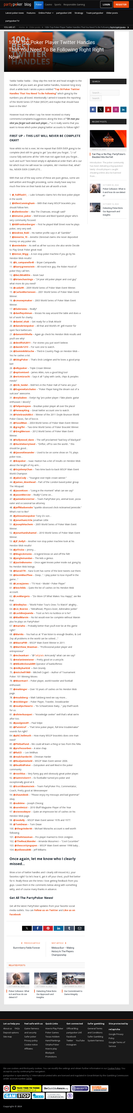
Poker (39, 4)
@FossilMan (20, 422)
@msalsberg (20, 697)
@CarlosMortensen (24, 291)
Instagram (71, 1044)
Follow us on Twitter (46, 910)
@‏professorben (22, 748)
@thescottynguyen (26, 845)
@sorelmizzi (20, 807)
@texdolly (19, 820)
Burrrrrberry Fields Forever (26, 947)
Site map (7, 1036)
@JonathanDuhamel (24, 532)
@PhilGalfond (21, 744)
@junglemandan (22, 558)
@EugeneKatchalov (24, 389)
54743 (29, 1078)
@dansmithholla (22, 334)
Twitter (69, 1040)
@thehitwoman (24, 837)
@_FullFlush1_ (19, 194)
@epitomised (21, 372)
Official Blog (72, 1028)
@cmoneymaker (22, 300)
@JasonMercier (22, 494)
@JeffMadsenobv (23, 507)
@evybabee (20, 397)
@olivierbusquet (22, 714)
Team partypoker (94, 12)
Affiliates (28, 1048)
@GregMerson (21, 431)
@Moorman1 (20, 680)
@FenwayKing (21, 410)
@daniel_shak (21, 321)
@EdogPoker (20, 359)
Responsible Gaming (74, 4)
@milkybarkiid (21, 668)
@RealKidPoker (22, 765)
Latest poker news (15, 12)
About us (7, 1028)
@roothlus (19, 773)
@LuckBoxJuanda (23, 613)
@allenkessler (20, 211)
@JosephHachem (23, 524)
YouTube (80, 1040)
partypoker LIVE (64, 12)
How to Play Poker (54, 1028)
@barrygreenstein (24, 266)
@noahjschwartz (23, 705)
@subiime (19, 803)
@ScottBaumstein (23, 786)
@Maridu (18, 634)
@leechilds (19, 587)
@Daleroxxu (20, 308)
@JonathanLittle (22, 520)
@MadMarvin (20, 617)
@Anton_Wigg (20, 253)
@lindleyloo (20, 604)
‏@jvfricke (18, 549)
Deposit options (11, 1032)
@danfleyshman (22, 313)
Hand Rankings (52, 1040)
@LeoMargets (21, 596)
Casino (48, 4)
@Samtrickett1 (22, 777)
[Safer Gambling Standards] (70, 1098)
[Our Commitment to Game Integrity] (73, 980)
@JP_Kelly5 (19, 541)
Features (31, 12)
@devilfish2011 (21, 342)
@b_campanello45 (23, 262)
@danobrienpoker (23, 325)
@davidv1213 (20, 346)
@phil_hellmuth (22, 735)
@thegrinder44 (23, 828)
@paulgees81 (21, 722)
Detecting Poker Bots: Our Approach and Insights (46, 994)
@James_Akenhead (24, 482)
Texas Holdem (52, 1036)
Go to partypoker (118, 27)
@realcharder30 (22, 756)
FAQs (17, 1028)
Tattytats (39, 655)
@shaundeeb (20, 794)
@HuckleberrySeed (24, 444)
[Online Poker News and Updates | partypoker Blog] (17, 4)
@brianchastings (23, 279)
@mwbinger (20, 689)
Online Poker (44, 12)
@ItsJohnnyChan (22, 469)
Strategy (79, 12)
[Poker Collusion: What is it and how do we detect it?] (17, 980)
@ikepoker (19, 460)
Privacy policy (31, 1040)
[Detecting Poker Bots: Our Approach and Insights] (45, 980)
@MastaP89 (20, 642)
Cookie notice (31, 1044)
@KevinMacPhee (22, 575)
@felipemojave (22, 406)
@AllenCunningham (23, 203)
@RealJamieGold (22, 760)
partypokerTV (12, 20)
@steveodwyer (22, 811)
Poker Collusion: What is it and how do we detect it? (19, 994)
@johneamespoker (24, 515)
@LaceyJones (21, 583)
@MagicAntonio (22, 553)
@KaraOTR (19, 570)
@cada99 (18, 287)
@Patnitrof (20, 727)
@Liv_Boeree (20, 608)
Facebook (71, 1036)
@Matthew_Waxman (25, 646)
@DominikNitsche (23, 351)
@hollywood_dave (23, 439)
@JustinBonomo (22, 562)
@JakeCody (19, 477)
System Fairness (96, 1040)
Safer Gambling (95, 1036)
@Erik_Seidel (20, 385)
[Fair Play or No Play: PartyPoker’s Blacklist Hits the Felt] (108, 139)
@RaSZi (17, 752)
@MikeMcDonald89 (24, 663)
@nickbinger (20, 701)
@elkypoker (20, 368)
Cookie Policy (114, 1068)
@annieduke (19, 245)
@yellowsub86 (23, 849)
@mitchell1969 (21, 672)
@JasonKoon (20, 490)
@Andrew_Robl (20, 232)
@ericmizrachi (21, 376)
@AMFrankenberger (23, 224)
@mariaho (19, 625)
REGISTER (121, 4)
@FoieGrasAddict (23, 414)
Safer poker (30, 1036)
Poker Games (52, 1032)
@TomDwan (20, 824)
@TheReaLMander (25, 841)
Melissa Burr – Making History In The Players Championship (63, 951)
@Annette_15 (19, 237)
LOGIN (106, 4)
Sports (57, 4)
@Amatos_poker (21, 215)
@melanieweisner (23, 659)
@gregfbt (19, 427)
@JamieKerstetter (24, 498)
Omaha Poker (52, 1044)
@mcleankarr (21, 655)
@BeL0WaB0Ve (21, 275)
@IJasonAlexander (23, 452)
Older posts (112, 12)
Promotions (51, 1056)
